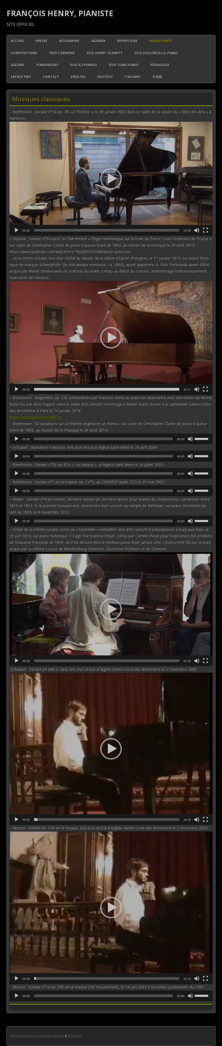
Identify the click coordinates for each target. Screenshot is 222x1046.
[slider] (106, 230)
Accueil (18, 41)
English (78, 77)
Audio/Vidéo (160, 41)
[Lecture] (16, 230)
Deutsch (105, 77)
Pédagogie (159, 65)
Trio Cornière (62, 53)
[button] (111, 178)
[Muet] (197, 230)
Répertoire (127, 41)
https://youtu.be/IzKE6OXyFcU (35, 417)
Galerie (17, 65)
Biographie (69, 41)
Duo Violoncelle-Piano (156, 53)
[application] (111, 179)
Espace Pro (21, 77)
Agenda (98, 41)
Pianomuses (47, 65)
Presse (41, 41)
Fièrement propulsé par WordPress (36, 1036)
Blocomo (75, 1036)
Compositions (24, 53)
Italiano (133, 77)
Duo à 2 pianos (83, 65)
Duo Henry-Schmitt (105, 53)
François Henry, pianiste (59, 13)
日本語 (157, 77)
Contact (51, 77)
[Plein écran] (205, 230)
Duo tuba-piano (123, 65)
